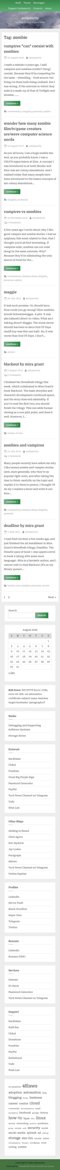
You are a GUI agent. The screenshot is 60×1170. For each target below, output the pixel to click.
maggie (10, 292)
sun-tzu (27, 1138)
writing (12, 1147)
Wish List (14, 807)
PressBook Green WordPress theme (36, 1166)
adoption (15, 1092)
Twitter (12, 927)
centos (23, 1103)
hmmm (26, 276)
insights (26, 111)
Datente (13, 979)
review (11, 352)
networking (22, 1123)
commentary (14, 111)
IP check (13, 986)
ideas (34, 276)
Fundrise (13, 771)
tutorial (37, 1138)
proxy (11, 1128)
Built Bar (13, 1027)
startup (45, 1133)
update (47, 111)
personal (37, 111)
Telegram (14, 921)
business (36, 1097)
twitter (46, 1138)
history (44, 1112)
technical (23, 199)
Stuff (18, 3)
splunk (31, 1132)
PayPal (12, 789)
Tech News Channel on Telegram (28, 795)
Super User (15, 915)
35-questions (14, 1087)
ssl (39, 1132)
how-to (15, 1118)
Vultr (11, 801)
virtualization (14, 1143)
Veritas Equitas (17, 873)
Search (12, 610)
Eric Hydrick (16, 843)
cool (17, 585)
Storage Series (17, 735)
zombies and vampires (24, 445)
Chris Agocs (15, 837)
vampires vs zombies (22, 212)
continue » (13, 104)
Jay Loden (14, 849)
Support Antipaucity (19, 8)
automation (32, 1092)
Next (51, 597)
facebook (25, 1112)
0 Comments (14, 222)
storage (14, 1138)
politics (33, 1124)
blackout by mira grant (24, 364)
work (43, 1143)
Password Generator (20, 783)
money (11, 1123)
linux (41, 1118)
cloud (35, 1103)
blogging (15, 1097)
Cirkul (12, 764)
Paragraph (14, 855)
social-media (17, 1132)
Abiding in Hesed (18, 831)
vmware (25, 1143)
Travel (27, 3)
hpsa (27, 1118)
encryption (13, 1113)
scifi (24, 1128)
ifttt (33, 1119)
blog (44, 1093)
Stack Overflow (17, 909)
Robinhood (15, 1058)
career (13, 1103)
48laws (29, 1086)
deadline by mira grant (24, 526)
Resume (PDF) (16, 956)
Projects (37, 8)
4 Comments (14, 456)
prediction (43, 1123)
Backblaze (14, 758)
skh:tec (12, 861)
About (48, 8)
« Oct (11, 672)
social (45, 1128)
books (11, 433)
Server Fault (15, 902)
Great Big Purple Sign (21, 777)
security (34, 1128)
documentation (27, 1109)
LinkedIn (13, 896)
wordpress (35, 1143)
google (35, 1113)
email (37, 1108)
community (14, 1108)
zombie (22, 1147)
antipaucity (30, 18)
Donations (14, 1039)
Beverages (38, 3)
